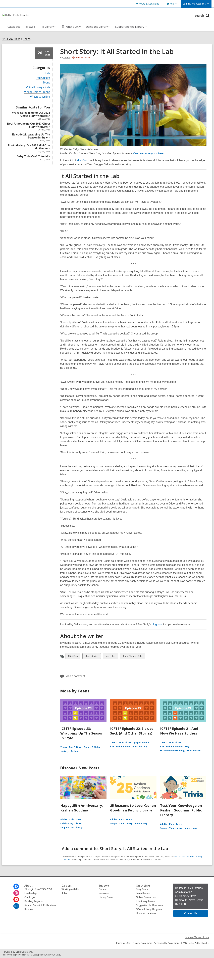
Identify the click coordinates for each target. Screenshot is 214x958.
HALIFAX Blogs (11, 39)
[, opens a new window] (133, 145)
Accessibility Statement (166, 943)
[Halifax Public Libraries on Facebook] (16, 886)
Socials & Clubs (92, 747)
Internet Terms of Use (197, 937)
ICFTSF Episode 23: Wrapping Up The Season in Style (81, 733)
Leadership (30, 893)
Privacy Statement (142, 943)
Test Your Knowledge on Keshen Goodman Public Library (181, 810)
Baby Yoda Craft (32, 156)
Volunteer (104, 893)
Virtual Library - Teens (37, 92)
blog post (157, 624)
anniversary (141, 823)
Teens (26, 39)
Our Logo (29, 897)
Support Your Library (71, 827)
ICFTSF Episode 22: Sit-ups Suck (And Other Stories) (131, 731)
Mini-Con (82, 160)
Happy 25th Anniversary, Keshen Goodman (81, 807)
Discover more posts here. (148, 153)
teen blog (110, 657)
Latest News (143, 893)
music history (139, 746)
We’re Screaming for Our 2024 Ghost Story (31, 114)
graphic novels (141, 742)
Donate (102, 889)
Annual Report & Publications (40, 905)
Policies (28, 909)
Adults (63, 819)
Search (200, 16)
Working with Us (70, 889)
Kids (47, 73)
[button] (148, 4)
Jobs (64, 893)
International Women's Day (174, 746)
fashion (75, 751)
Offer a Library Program (149, 909)
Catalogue (14, 27)
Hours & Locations (146, 913)
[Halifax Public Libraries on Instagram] (16, 893)
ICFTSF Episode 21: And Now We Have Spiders (179, 731)
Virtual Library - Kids (38, 87)
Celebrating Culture (71, 823)
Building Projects (33, 901)
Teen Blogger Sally (132, 657)
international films (120, 746)
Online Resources (146, 897)
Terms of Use (123, 943)
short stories (91, 657)
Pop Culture (43, 77)
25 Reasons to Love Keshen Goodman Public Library (133, 807)
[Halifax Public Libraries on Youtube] (16, 899)
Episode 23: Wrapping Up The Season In (31, 136)
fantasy (64, 751)
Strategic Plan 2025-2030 (38, 889)
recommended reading (172, 750)
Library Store (106, 897)
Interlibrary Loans (145, 901)
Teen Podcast (194, 750)
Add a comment (75, 676)
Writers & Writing (40, 96)
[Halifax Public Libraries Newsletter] (16, 906)
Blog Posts (142, 889)
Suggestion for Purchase (149, 905)
